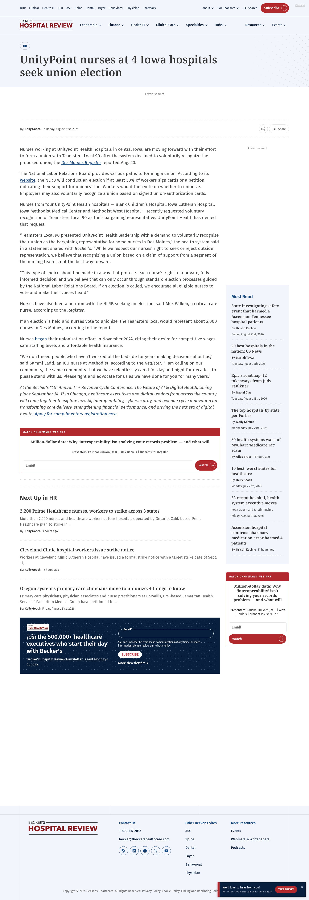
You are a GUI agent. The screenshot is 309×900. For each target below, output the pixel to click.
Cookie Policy (171, 891)
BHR (23, 8)
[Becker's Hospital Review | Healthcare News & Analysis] (46, 25)
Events (277, 25)
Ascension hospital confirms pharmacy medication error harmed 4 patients (257, 535)
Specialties (195, 25)
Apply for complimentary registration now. (76, 414)
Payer (101, 8)
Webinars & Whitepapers (250, 839)
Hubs (219, 25)
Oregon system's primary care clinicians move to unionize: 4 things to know (102, 588)
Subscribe (272, 8)
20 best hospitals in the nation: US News (253, 348)
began (41, 339)
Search (252, 8)
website (27, 180)
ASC (68, 8)
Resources (253, 25)
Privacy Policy (162, 645)
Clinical (34, 8)
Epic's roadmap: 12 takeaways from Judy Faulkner (251, 380)
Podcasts (238, 848)
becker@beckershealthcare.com (144, 839)
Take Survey (286, 889)
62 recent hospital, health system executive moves (255, 500)
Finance (114, 25)
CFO (60, 8)
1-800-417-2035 (130, 831)
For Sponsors (226, 8)
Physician (133, 8)
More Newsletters (131, 663)
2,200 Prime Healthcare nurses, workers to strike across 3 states (90, 511)
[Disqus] (120, 742)
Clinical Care (165, 25)
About (206, 8)
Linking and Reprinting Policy (200, 891)
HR (25, 46)
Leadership (89, 25)
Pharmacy (149, 8)
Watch (203, 465)
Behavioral (116, 8)
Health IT (48, 8)
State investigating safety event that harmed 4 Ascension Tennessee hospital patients (255, 313)
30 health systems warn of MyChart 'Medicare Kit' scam (256, 445)
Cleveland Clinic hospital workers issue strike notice (77, 550)
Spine (78, 8)
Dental (90, 8)
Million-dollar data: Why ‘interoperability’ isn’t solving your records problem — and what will (120, 441)
